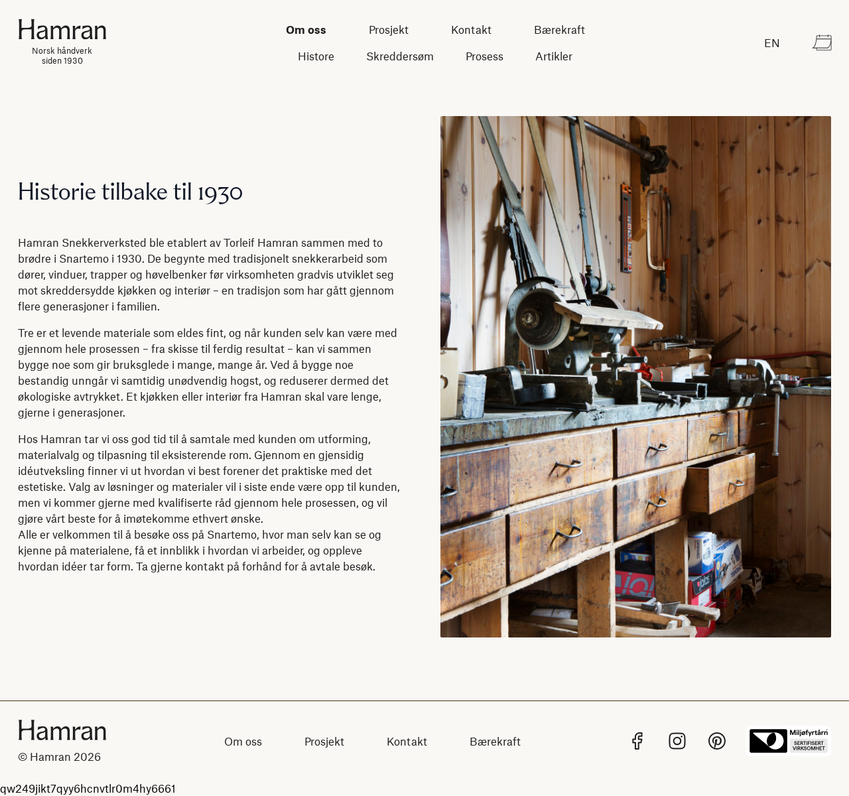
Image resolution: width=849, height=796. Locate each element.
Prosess (484, 55)
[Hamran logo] (62, 730)
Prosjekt (389, 29)
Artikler (553, 55)
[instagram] (677, 741)
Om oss (306, 29)
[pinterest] (717, 741)
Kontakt (471, 29)
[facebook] (637, 741)
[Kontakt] (822, 42)
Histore (316, 55)
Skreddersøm (400, 55)
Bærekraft (559, 29)
